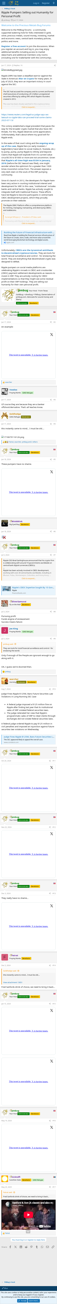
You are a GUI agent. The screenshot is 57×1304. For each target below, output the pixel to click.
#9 (55, 639)
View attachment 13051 (12, 982)
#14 (54, 965)
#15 (54, 1004)
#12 (54, 827)
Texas (45, 290)
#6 (55, 531)
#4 (55, 424)
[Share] (55, 65)
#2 (55, 322)
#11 (54, 761)
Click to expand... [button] (29, 107)
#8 (55, 611)
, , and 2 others (23, 442)
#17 (54, 1187)
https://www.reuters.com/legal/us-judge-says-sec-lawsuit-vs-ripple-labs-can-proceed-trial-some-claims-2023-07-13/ (26, 117)
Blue (6, 1288)
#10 (54, 689)
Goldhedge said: (9, 971)
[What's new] (53, 3)
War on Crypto (26, 78)
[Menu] (4, 3)
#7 (55, 555)
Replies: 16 (18, 65)
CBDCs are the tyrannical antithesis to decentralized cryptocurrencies (27, 251)
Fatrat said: (7, 1192)
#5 (55, 459)
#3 (55, 400)
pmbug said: (8, 644)
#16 (54, 1120)
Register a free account (13, 46)
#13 (54, 893)
